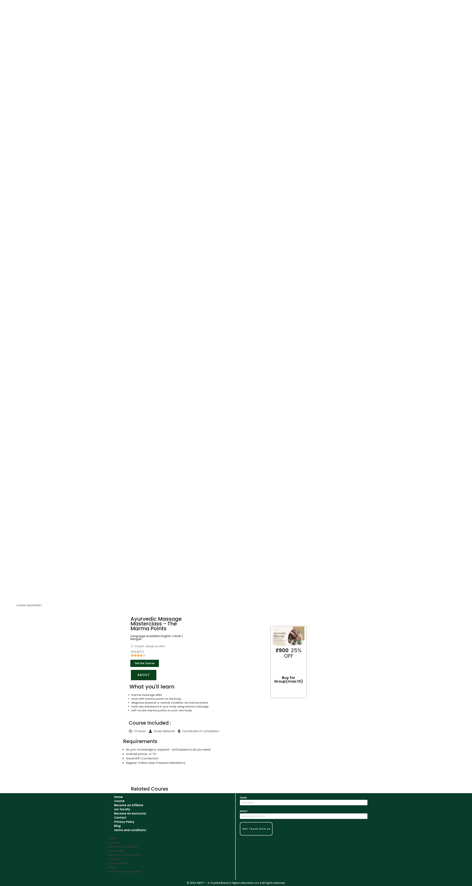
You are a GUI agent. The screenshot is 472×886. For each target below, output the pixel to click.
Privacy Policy (124, 822)
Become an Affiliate (128, 805)
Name (243, 797)
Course (119, 801)
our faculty (122, 809)
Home (118, 797)
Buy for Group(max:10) (288, 679)
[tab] (143, 675)
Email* (244, 811)
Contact (120, 817)
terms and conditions (130, 830)
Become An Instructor (130, 813)
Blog (117, 826)
